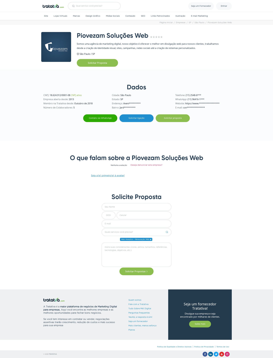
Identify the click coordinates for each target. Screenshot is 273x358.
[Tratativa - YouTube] (221, 354)
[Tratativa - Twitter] (216, 354)
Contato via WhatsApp (100, 118)
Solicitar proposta (173, 118)
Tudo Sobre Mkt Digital (139, 309)
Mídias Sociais (113, 16)
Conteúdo (130, 16)
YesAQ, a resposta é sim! (140, 317)
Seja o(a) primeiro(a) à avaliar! (108, 176)
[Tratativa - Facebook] (205, 354)
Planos (131, 330)
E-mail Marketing (199, 16)
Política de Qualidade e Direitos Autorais (174, 347)
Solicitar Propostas (135, 271)
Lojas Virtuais (60, 16)
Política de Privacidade (204, 347)
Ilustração (180, 16)
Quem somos (134, 300)
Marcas (76, 16)
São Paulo (199, 23)
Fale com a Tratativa (138, 304)
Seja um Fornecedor (201, 6)
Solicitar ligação (136, 118)
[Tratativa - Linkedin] (210, 354)
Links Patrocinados (160, 16)
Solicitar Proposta (97, 62)
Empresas (180, 23)
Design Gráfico (93, 16)
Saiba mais (200, 324)
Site (46, 16)
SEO (143, 16)
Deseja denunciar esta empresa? (146, 165)
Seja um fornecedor (138, 321)
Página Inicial (166, 23)
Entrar (224, 6)
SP (190, 23)
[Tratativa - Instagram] (227, 354)
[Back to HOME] (53, 6)
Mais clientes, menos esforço (142, 326)
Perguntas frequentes (139, 313)
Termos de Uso (222, 347)
